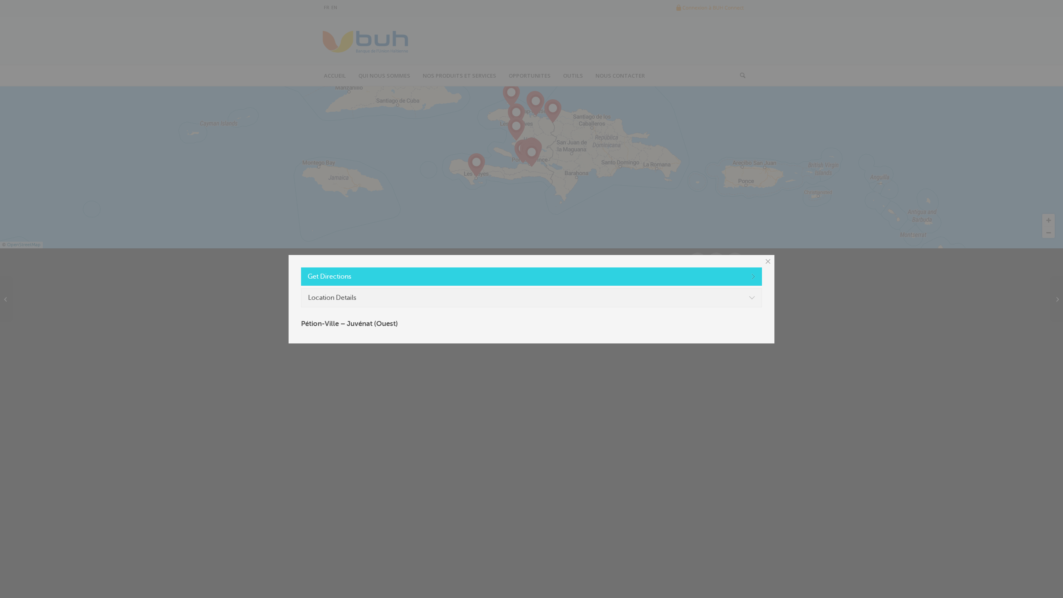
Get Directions (329, 276)
